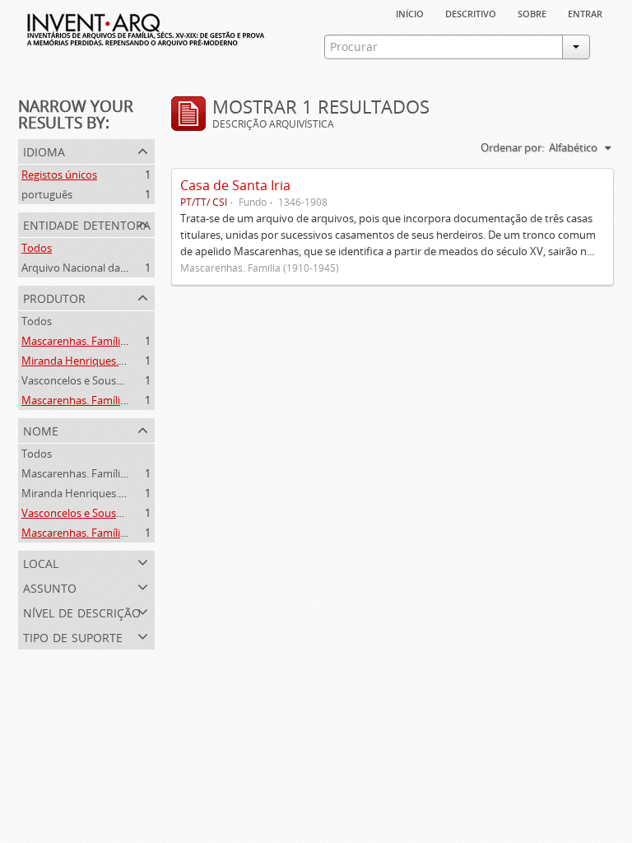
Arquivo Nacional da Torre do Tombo (111, 267)
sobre (532, 12)
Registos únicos (59, 174)
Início (410, 12)
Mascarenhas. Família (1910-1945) (102, 340)
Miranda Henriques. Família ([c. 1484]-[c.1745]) (132, 360)
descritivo (470, 12)
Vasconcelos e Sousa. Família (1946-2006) (120, 380)
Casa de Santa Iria (235, 185)
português (46, 194)
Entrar (585, 12)
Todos (36, 247)
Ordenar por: (512, 147)
